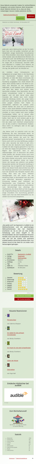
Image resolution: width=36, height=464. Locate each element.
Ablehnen (31, 16)
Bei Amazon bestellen (24, 296)
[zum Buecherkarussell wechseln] (18, 419)
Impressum (12, 458)
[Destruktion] (8, 365)
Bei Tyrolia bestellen (24, 299)
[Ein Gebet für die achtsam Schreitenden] (8, 328)
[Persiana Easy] (8, 315)
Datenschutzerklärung (21, 458)
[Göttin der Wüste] (8, 356)
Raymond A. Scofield (24, 254)
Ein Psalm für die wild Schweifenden (19, 348)
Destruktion (11, 369)
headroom (21, 256)
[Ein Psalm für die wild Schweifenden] (8, 343)
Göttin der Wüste (12, 360)
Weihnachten (22, 258)
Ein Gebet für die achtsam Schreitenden (15, 334)
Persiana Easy (11, 320)
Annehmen (20, 18)
